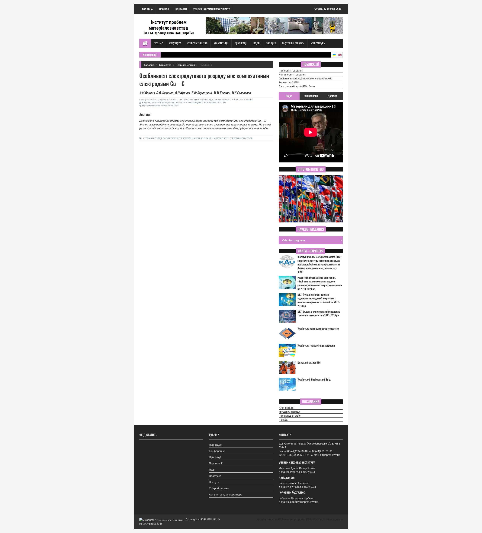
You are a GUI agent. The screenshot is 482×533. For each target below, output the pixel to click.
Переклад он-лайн (290, 415)
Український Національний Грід (314, 379)
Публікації (241, 43)
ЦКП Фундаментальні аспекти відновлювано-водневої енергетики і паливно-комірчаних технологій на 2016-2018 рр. (318, 300)
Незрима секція (185, 65)
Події (256, 43)
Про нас (164, 9)
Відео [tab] (289, 96)
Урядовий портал (289, 411)
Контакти (181, 9)
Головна (147, 9)
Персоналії (216, 463)
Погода (283, 419)
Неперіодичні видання (292, 74)
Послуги (271, 43)
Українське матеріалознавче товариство (318, 328)
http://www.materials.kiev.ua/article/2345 (160, 105)
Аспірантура (317, 43)
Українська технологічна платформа (316, 345)
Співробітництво (197, 43)
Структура (175, 43)
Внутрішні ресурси (293, 43)
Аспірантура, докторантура (225, 494)
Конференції (221, 43)
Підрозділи (215, 444)
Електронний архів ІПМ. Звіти (297, 86)
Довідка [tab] (332, 96)
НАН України (286, 407)
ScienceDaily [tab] (311, 96)
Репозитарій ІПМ (289, 82)
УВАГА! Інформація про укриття (211, 9)
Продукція (215, 476)
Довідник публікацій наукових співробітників (305, 78)
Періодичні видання (291, 70)
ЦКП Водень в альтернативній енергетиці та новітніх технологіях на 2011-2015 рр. (318, 313)
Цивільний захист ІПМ (309, 362)
